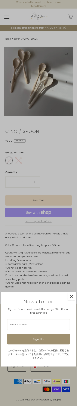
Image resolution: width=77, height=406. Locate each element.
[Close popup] (71, 296)
